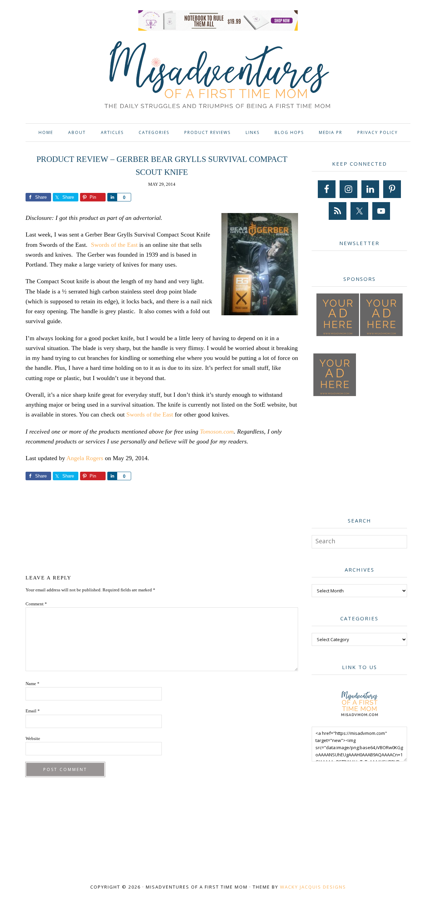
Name (33, 683)
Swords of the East (114, 244)
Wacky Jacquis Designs (313, 887)
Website (33, 738)
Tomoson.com (217, 431)
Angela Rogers (84, 458)
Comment (36, 603)
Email (33, 710)
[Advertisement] (162, 526)
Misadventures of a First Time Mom (218, 76)
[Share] (112, 197)
